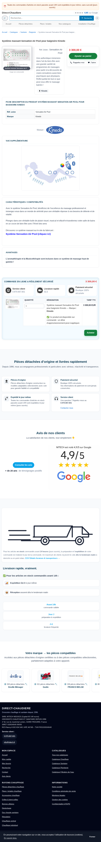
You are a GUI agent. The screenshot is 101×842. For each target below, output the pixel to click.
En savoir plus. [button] (10, 838)
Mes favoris (6, 763)
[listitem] (15, 680)
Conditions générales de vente (64, 791)
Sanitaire (23, 32)
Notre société (57, 787)
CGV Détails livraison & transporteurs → (42, 558)
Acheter (90, 333)
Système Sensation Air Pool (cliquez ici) (28, 234)
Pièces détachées (26, 24)
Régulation (6, 817)
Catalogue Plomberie (60, 768)
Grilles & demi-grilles (10, 800)
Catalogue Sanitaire (59, 763)
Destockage (6, 808)
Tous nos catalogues (60, 755)
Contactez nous (66, 408)
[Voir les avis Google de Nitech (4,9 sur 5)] (74, 467)
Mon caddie (6, 759)
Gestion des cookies (60, 800)
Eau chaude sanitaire (10, 812)
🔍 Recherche (87, 18)
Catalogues (14, 32)
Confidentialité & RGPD (61, 804)
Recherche (6, 768)
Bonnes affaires (8, 804)
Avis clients (6, 776)
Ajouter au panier (83, 56)
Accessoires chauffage (11, 795)
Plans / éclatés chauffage (12, 791)
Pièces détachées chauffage (13, 787)
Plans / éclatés (45, 24)
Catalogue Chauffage (60, 759)
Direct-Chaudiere (11, 12)
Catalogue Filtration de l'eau (63, 772)
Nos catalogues (65, 24)
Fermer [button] (92, 837)
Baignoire (32, 32)
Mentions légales (58, 795)
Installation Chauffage (86, 24)
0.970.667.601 (9, 736)
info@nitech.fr (9, 742)
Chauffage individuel (10, 825)
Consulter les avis (23, 465)
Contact (5, 772)
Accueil (8, 24)
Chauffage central (9, 821)
